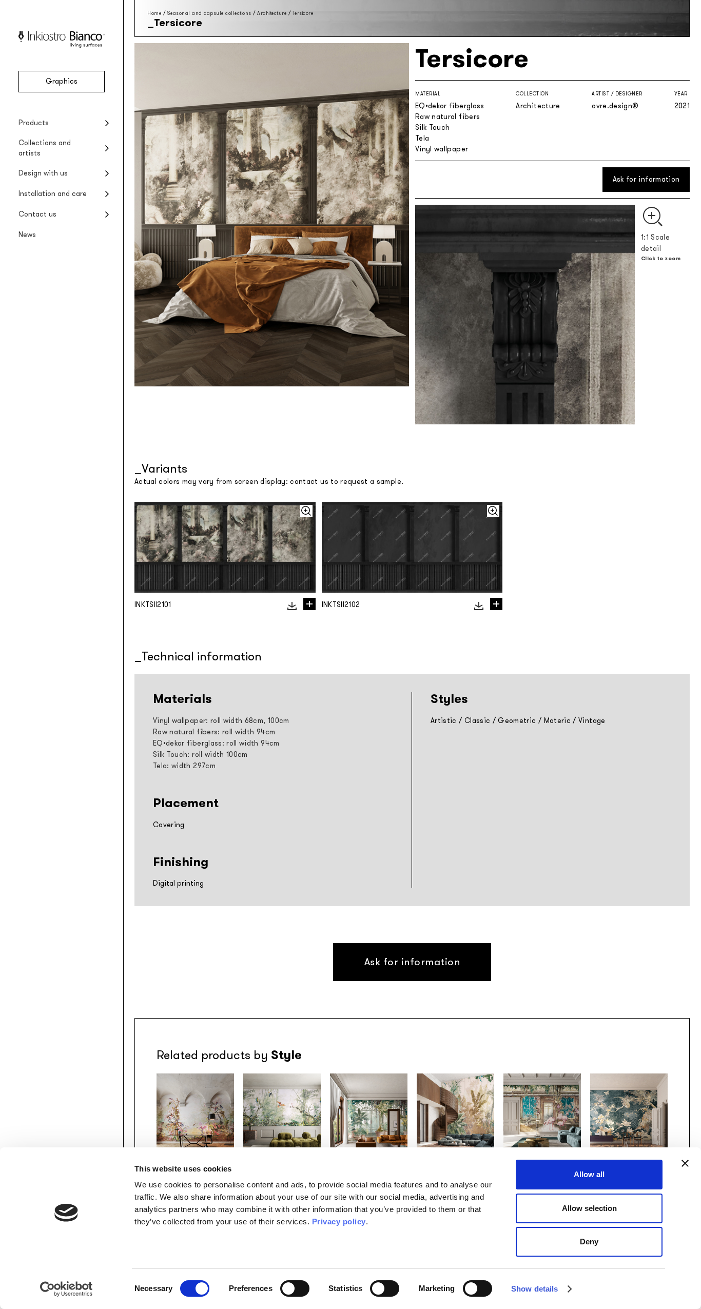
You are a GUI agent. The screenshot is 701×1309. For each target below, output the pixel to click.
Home (154, 13)
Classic (477, 721)
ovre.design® (615, 106)
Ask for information (646, 179)
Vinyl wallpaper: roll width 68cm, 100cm (221, 721)
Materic (557, 721)
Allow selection (589, 1208)
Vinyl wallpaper (441, 149)
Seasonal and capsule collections (209, 13)
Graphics (61, 81)
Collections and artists (44, 148)
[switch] (294, 1288)
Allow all (589, 1174)
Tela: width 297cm (184, 766)
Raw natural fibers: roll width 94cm (214, 732)
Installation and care (52, 194)
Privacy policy (339, 1221)
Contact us (37, 214)
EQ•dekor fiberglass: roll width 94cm (216, 743)
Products (33, 123)
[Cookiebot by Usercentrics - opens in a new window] (66, 1289)
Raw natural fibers (447, 117)
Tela (422, 138)
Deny (589, 1241)
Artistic (444, 721)
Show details (534, 1288)
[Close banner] (685, 1163)
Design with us (43, 173)
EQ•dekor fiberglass (449, 106)
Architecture (271, 13)
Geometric (517, 721)
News (27, 235)
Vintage (591, 721)
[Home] (61, 45)
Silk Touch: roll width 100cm (200, 754)
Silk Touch (432, 127)
